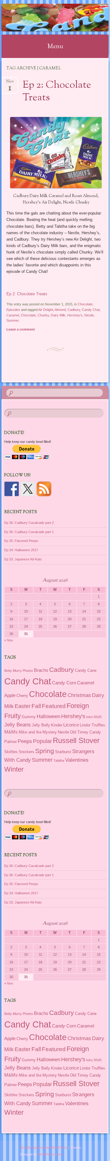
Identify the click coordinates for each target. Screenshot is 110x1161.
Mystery (49, 732)
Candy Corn (64, 682)
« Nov (8, 640)
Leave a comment (20, 329)
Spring (44, 751)
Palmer (10, 741)
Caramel (12, 315)
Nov (10, 83)
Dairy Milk (58, 315)
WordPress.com (50, 1154)
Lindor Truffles (92, 725)
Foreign (78, 706)
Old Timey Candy (85, 732)
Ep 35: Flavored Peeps (21, 541)
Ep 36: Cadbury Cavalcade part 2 (29, 522)
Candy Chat (91, 310)
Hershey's (74, 315)
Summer (12, 320)
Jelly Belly (41, 725)
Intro (89, 717)
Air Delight (45, 310)
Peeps (25, 741)
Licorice (71, 724)
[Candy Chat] (46, 17)
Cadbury (74, 310)
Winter (14, 769)
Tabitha (58, 760)
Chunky (43, 315)
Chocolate (85, 304)
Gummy (29, 716)
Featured (54, 706)
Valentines (77, 760)
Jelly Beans (17, 724)
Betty (8, 670)
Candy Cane (86, 670)
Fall (36, 705)
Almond (60, 310)
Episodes (13, 310)
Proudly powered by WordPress (44, 1147)
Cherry (22, 695)
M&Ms (11, 731)
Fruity (12, 716)
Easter (23, 706)
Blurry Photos (23, 670)
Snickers (26, 751)
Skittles (11, 751)
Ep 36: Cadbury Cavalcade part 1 (29, 532)
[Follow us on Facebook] (11, 489)
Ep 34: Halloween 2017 (21, 550)
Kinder (56, 725)
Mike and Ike (30, 732)
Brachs (41, 670)
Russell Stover (76, 741)
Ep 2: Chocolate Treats (57, 91)
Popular (42, 741)
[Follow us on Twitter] (27, 489)
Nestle (89, 315)
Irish (97, 716)
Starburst (63, 751)
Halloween (48, 716)
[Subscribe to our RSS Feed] (44, 489)
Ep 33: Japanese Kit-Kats (23, 559)
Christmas (79, 695)
